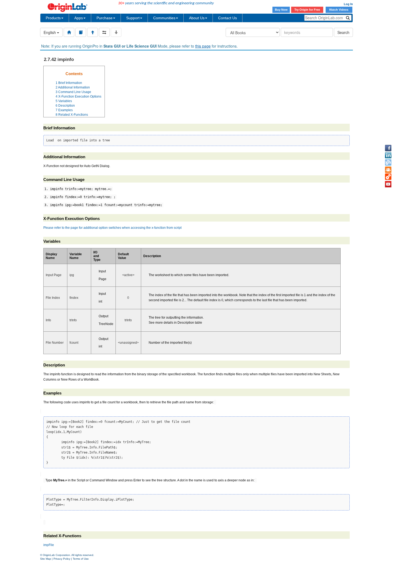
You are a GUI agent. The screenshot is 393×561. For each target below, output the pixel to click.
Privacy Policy (61, 558)
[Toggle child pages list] (116, 32)
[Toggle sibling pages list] (104, 32)
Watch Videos (339, 9)
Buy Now (281, 9)
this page (203, 46)
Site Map (45, 558)
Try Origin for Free (307, 9)
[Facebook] (388, 148)
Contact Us (227, 18)
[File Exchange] (388, 176)
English (50, 32)
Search (343, 32)
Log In (348, 4)
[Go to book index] (80, 32)
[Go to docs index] (69, 32)
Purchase (105, 18)
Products (53, 18)
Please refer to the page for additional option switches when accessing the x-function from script (112, 228)
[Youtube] (388, 184)
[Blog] (388, 162)
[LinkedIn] (388, 155)
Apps (78, 18)
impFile (48, 545)
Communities (164, 18)
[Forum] (388, 169)
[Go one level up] (92, 32)
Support (133, 18)
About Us (197, 18)
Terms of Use (81, 558)
